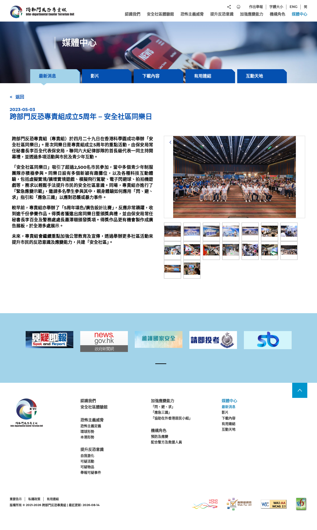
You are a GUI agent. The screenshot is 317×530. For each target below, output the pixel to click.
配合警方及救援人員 (166, 442)
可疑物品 (87, 467)
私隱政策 (34, 499)
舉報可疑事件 (90, 473)
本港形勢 (87, 437)
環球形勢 (87, 432)
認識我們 (132, 14)
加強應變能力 (251, 14)
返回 (20, 97)
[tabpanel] (49, 339)
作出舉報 (256, 7)
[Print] (238, 7)
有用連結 (202, 76)
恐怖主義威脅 (192, 14)
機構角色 (277, 14)
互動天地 (254, 76)
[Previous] (170, 142)
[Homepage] (42, 11)
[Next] (178, 142)
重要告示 (16, 499)
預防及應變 (159, 437)
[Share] (229, 7)
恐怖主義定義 (90, 426)
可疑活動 (87, 461)
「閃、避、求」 (163, 407)
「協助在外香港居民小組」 (171, 418)
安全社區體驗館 (160, 14)
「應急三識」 (161, 413)
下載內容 (151, 76)
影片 (95, 76)
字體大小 (276, 7)
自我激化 (87, 456)
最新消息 (228, 407)
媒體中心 (299, 14)
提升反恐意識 (222, 14)
